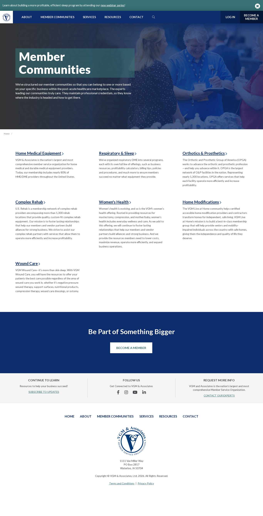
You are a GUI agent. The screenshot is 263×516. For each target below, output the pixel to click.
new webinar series (112, 5)
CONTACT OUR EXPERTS (219, 395)
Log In (230, 17)
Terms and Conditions (121, 483)
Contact (136, 17)
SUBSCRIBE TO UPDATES (43, 391)
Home (69, 416)
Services (89, 17)
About (27, 17)
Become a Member (131, 348)
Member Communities (57, 17)
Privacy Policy (146, 483)
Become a (251, 16)
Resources (113, 17)
